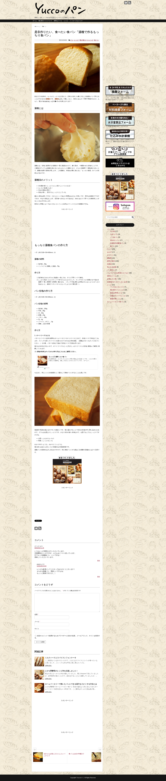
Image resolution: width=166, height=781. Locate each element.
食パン (96, 40)
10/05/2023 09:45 (41, 566)
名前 (36, 614)
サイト (36, 628)
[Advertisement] (50, 223)
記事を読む (48, 665)
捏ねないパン (114, 240)
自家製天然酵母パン (117, 243)
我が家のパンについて (45, 21)
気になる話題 (111, 267)
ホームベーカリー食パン (115, 302)
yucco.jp (41, 367)
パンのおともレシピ (117, 287)
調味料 (109, 258)
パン (71, 40)
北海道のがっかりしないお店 (117, 282)
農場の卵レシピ (115, 299)
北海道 (109, 264)
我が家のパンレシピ (86, 40)
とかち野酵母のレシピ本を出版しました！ (61, 671)
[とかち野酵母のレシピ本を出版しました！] (39, 676)
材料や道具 (111, 261)
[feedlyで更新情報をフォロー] (125, 3)
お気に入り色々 (112, 279)
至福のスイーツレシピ (118, 296)
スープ (109, 249)
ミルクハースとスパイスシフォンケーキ (60, 658)
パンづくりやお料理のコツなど (118, 273)
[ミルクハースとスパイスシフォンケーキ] (39, 663)
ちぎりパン (114, 234)
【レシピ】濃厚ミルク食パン (57, 357)
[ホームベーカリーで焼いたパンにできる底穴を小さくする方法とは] (39, 689)
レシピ (66, 21)
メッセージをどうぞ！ (76, 21)
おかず (109, 252)
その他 (112, 231)
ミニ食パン (114, 237)
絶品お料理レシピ (116, 293)
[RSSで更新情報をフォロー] (129, 3)
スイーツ (110, 255)
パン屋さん (111, 270)
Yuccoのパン (80, 777)
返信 (98, 560)
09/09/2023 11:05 (39, 548)
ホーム (35, 21)
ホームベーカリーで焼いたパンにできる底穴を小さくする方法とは (71, 684)
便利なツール (58, 21)
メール (37, 621)
